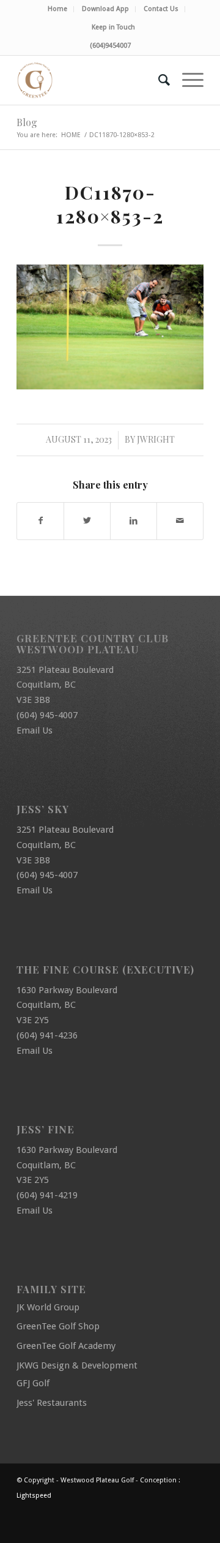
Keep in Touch (113, 27)
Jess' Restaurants (51, 1402)
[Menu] (187, 80)
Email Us (34, 730)
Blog (26, 122)
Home (57, 9)
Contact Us (161, 9)
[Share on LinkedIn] (133, 521)
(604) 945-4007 (47, 715)
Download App (105, 9)
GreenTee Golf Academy (66, 1345)
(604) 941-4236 (47, 1035)
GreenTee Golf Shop (58, 1326)
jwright (156, 439)
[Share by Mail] (180, 521)
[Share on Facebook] (40, 521)
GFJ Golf (33, 1383)
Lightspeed (33, 1496)
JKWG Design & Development (77, 1365)
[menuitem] (58, 9)
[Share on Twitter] (87, 521)
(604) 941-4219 (47, 1195)
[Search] (158, 80)
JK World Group (47, 1307)
